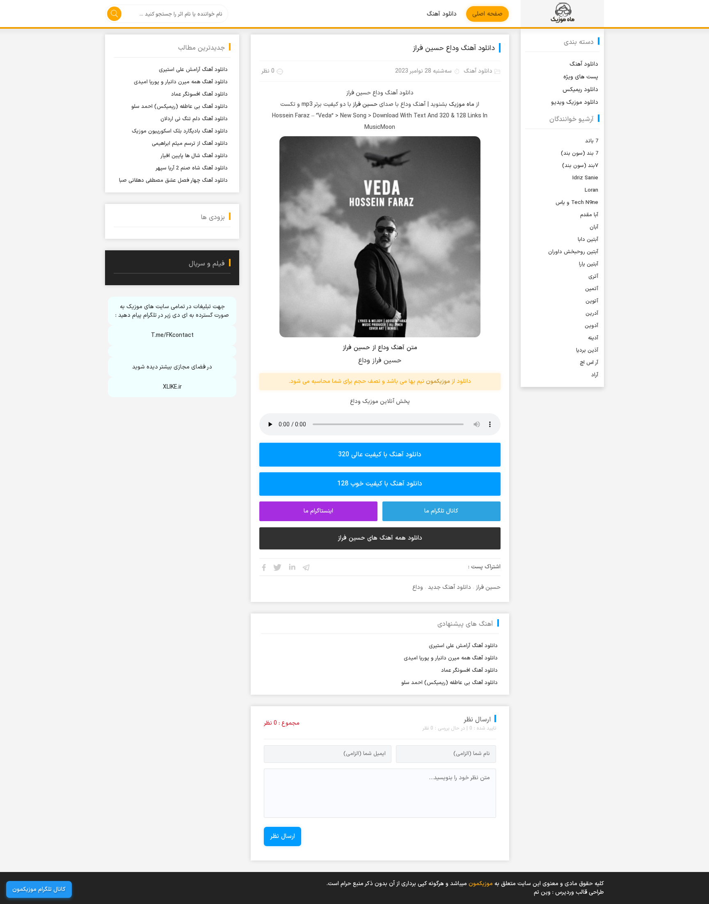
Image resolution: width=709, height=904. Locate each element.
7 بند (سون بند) (579, 153)
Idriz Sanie (585, 178)
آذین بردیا (587, 350)
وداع (417, 587)
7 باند (591, 141)
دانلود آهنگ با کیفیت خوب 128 (379, 484)
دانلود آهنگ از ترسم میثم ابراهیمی (190, 144)
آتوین (591, 301)
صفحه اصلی (487, 14)
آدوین (591, 326)
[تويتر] (278, 567)
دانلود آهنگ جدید (449, 587)
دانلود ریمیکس (580, 89)
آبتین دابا (588, 240)
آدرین (591, 313)
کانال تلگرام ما (441, 511)
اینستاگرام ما (318, 511)
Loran (591, 190)
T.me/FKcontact (172, 335)
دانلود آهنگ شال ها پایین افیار (194, 156)
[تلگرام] (306, 567)
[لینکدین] (292, 567)
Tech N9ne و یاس (577, 203)
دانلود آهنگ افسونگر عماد (469, 670)
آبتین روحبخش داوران (573, 252)
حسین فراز (365, 104)
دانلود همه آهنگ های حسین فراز (380, 538)
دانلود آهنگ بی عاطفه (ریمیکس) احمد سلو (449, 683)
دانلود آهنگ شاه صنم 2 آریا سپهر (192, 168)
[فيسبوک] (263, 567)
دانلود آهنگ (442, 14)
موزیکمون (562, 13)
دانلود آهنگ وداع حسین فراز (454, 48)
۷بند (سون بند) (580, 166)
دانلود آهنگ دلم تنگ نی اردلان (194, 119)
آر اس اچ (589, 363)
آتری (593, 276)
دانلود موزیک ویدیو (574, 102)
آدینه (593, 338)
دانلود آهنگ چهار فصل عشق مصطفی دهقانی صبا (173, 180)
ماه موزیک (461, 104)
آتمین (591, 289)
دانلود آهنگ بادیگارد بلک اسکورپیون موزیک (180, 131)
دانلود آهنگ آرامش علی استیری (463, 646)
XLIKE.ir (172, 387)
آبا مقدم (589, 215)
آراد (594, 375)
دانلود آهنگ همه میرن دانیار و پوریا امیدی (451, 658)
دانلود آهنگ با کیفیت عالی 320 (379, 455)
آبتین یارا (588, 264)
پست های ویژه (580, 77)
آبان (594, 227)
